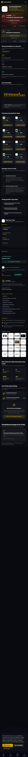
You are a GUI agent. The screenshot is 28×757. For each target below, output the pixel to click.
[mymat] (17, 348)
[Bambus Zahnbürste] (5, 348)
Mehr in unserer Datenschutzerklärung (16, 741)
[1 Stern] (4, 439)
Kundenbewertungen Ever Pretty (9, 313)
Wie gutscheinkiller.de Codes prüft (9, 298)
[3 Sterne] (9, 439)
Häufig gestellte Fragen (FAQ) (8, 304)
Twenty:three (8, 141)
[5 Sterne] (14, 439)
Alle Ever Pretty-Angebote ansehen (14, 416)
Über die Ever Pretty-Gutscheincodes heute (11, 308)
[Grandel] (23, 354)
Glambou (20, 117)
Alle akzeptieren (8, 745)
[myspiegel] (5, 336)
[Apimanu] (11, 348)
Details (14, 26)
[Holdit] (17, 336)
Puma (19, 130)
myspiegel (8, 117)
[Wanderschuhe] (11, 342)
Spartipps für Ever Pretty (7, 302)
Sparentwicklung (6, 300)
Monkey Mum (8, 154)
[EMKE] (5, 354)
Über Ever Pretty (6, 306)
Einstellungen (7, 748)
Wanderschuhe (21, 141)
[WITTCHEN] (23, 342)
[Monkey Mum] (17, 342)
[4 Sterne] (11, 439)
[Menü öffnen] (25, 2)
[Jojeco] (17, 354)
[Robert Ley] (11, 354)
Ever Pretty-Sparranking (7, 311)
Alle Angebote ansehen (14, 261)
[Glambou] (11, 336)
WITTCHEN (20, 154)
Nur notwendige (18, 745)
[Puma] (23, 336)
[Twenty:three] (5, 342)
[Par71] (23, 348)
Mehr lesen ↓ (4, 224)
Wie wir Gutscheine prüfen (7, 289)
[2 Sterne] (7, 439)
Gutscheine (5, 296)
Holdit (7, 130)
